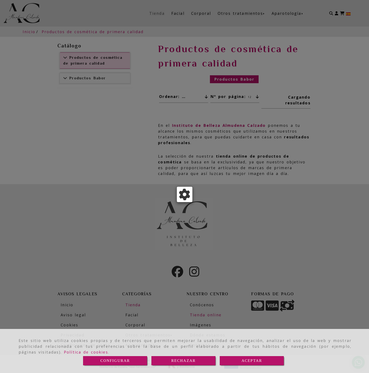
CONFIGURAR (115, 360)
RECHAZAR (183, 360)
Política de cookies (86, 352)
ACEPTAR (252, 360)
